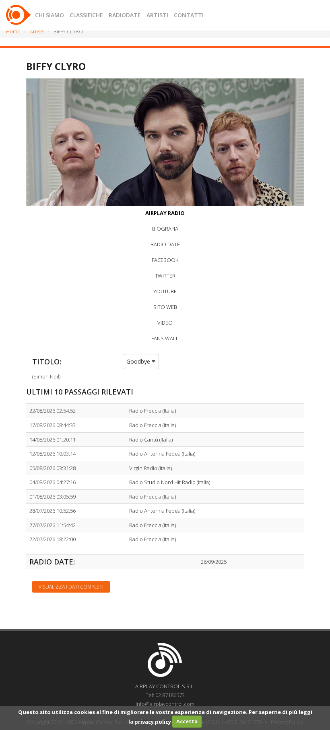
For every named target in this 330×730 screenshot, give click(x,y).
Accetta (187, 721)
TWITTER (165, 275)
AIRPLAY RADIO (165, 213)
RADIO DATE (165, 244)
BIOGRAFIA (165, 228)
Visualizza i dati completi (71, 586)
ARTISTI (157, 15)
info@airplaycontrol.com (165, 704)
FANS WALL (165, 338)
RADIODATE (125, 15)
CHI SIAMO (49, 15)
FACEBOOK (165, 260)
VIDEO (165, 322)
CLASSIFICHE (86, 15)
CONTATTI (189, 15)
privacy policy (152, 721)
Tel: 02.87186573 (165, 695)
